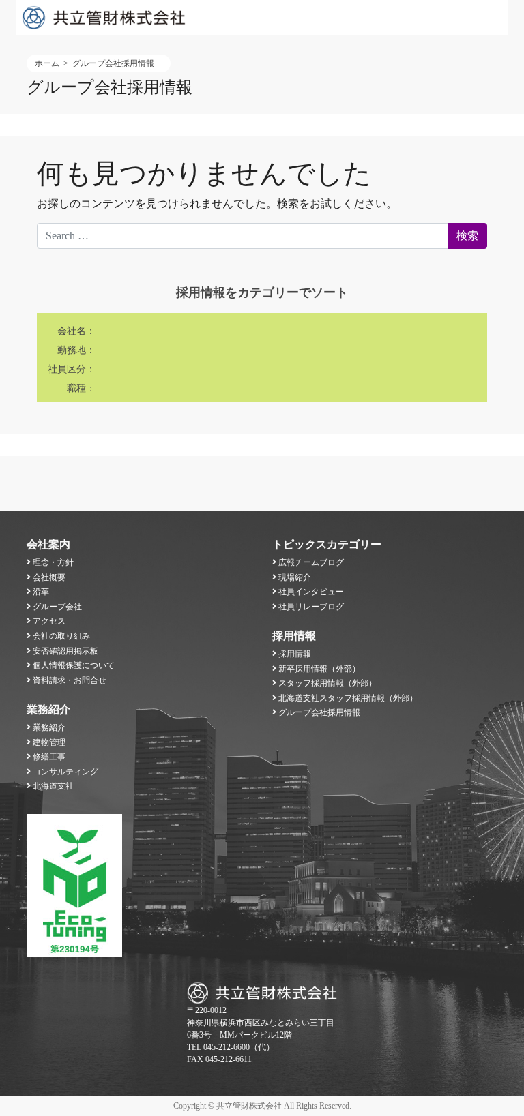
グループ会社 (57, 607)
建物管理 (49, 742)
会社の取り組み (61, 636)
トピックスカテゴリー (326, 544)
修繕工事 (49, 756)
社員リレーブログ (311, 607)
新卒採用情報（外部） (319, 669)
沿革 (41, 592)
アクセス (49, 621)
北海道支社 (53, 786)
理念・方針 (53, 562)
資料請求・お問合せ (69, 680)
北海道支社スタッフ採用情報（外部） (348, 698)
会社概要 (49, 577)
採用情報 (294, 636)
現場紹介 (294, 577)
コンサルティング (65, 771)
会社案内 (48, 544)
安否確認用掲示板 (65, 651)
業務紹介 (48, 709)
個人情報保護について (74, 665)
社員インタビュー (311, 592)
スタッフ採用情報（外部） (327, 683)
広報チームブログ (311, 562)
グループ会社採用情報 (319, 712)
